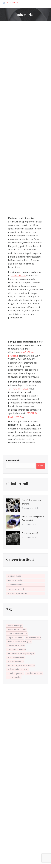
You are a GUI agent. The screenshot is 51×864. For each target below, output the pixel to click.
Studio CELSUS (18, 275)
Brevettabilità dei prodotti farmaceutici (33, 518)
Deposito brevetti (15, 637)
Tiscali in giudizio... (16, 673)
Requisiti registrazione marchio (21, 665)
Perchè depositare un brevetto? (31, 502)
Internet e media (15, 580)
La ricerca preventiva (17, 649)
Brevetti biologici (15, 625)
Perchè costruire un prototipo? (21, 653)
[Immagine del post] (13, 505)
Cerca (40, 466)
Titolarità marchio (34, 673)
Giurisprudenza (14, 576)
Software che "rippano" (18, 669)
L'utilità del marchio (16, 645)
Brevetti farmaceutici (17, 629)
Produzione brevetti (16, 657)
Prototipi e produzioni (17, 593)
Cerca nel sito (13, 460)
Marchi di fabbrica (15, 584)
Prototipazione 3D (30, 533)
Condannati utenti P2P (17, 633)
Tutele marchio (14, 677)
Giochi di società (33, 637)
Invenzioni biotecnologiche (19, 641)
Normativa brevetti (16, 589)
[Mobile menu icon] (45, 4)
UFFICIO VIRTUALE (18, 388)
